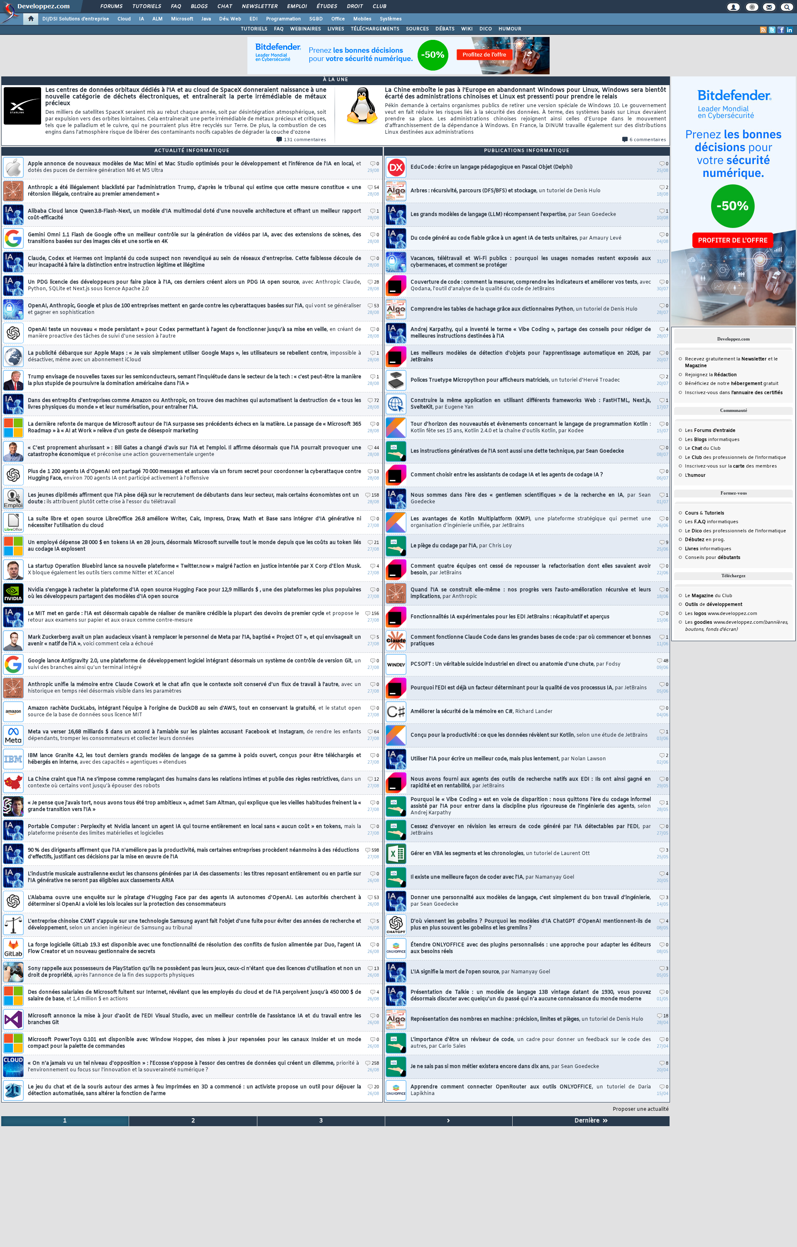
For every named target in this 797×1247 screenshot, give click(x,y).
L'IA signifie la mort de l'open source (480, 972)
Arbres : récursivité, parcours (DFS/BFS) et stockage (506, 191)
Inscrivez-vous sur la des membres (731, 466)
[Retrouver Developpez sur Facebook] (780, 30)
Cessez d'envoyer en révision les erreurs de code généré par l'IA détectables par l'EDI (531, 830)
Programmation (283, 19)
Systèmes (391, 19)
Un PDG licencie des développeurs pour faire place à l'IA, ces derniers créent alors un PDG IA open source (194, 285)
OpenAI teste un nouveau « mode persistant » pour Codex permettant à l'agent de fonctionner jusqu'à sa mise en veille (194, 333)
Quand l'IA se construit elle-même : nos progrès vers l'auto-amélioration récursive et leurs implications (531, 593)
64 (376, 732)
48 (665, 661)
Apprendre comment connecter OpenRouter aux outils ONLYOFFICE (531, 1090)
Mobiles (362, 19)
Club (379, 6)
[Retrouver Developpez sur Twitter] (772, 30)
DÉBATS (445, 29)
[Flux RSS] (763, 30)
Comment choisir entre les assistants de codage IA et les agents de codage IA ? (507, 475)
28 (376, 282)
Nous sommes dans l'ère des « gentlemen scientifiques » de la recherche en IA (531, 498)
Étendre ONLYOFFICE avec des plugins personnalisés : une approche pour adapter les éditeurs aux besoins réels (531, 948)
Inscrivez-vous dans (734, 393)
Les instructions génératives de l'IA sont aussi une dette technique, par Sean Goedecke (517, 451)
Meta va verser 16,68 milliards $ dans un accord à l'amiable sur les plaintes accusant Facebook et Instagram (194, 735)
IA (141, 19)
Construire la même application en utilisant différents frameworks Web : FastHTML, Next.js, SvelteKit (531, 404)
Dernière (589, 1121)
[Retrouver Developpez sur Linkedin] (789, 30)
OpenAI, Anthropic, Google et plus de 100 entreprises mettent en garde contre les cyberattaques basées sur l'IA (194, 309)
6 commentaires (648, 140)
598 (375, 850)
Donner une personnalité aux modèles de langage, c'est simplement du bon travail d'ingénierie (531, 901)
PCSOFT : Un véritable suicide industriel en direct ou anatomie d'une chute (516, 664)
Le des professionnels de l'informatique (735, 458)
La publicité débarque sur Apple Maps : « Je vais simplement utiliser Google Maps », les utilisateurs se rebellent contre (194, 356)
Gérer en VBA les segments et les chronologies (500, 853)
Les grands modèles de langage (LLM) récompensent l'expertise (513, 214)
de (713, 605)
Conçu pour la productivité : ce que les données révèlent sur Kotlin (529, 735)
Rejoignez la (711, 375)
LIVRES (336, 29)
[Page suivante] (448, 1121)
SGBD (316, 19)
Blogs (199, 6)
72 (376, 401)
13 (376, 969)
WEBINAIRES (305, 29)
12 (376, 779)
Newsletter (259, 6)
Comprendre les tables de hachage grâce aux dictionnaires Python (524, 309)
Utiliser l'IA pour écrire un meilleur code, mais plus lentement (508, 759)
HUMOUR (510, 29)
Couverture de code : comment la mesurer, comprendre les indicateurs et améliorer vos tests (531, 285)
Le (693, 448)
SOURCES (417, 29)
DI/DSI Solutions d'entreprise (75, 19)
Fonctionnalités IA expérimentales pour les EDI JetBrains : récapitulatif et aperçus (510, 617)
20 (376, 1087)
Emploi (296, 6)
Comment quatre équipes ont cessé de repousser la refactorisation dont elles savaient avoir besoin (531, 569)
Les (710, 431)
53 (376, 306)
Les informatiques (712, 440)
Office (338, 19)
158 (375, 495)
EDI (253, 19)
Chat (224, 6)
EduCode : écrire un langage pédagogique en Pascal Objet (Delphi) (491, 167)
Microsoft (182, 19)
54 (376, 188)
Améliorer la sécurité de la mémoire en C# (482, 711)
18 (665, 1016)
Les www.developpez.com (721, 614)
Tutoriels (146, 6)
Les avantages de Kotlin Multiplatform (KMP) (531, 522)
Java (206, 19)
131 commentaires (305, 140)
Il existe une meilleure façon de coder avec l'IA (492, 877)
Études (326, 6)
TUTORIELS (254, 29)
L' (695, 475)
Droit (354, 6)
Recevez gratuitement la (726, 359)
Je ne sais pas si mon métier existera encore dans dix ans (505, 1066)
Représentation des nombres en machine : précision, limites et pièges (527, 1019)
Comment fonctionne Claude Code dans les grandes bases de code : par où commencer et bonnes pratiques (531, 640)
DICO (485, 29)
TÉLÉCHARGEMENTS (375, 29)
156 (375, 614)
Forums (111, 6)
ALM (157, 19)
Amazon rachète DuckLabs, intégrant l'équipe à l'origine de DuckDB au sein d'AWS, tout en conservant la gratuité (194, 711)
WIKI (467, 29)
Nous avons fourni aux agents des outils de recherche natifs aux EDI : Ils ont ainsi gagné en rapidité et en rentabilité (531, 782)
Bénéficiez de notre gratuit (731, 384)
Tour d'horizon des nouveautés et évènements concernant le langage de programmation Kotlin (531, 427)
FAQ (175, 6)
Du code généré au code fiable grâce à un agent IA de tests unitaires (516, 238)
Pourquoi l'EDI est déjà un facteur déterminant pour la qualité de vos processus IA (529, 688)
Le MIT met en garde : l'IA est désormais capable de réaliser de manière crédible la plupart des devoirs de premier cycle (193, 617)
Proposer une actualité (641, 1109)
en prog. (705, 540)
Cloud (124, 19)
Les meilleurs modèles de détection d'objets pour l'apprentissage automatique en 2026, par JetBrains (531, 356)
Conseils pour (713, 558)
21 (376, 543)
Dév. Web (230, 19)
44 (376, 448)
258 (375, 1063)
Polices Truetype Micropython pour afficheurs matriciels (515, 380)
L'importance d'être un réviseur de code (531, 1043)
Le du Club (708, 596)
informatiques (708, 549)
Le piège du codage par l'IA (461, 546)
